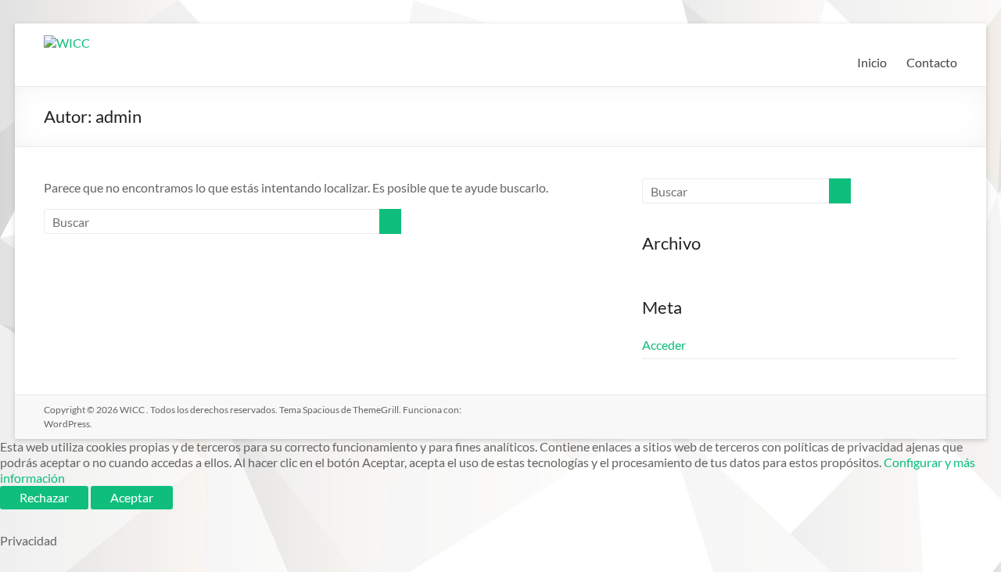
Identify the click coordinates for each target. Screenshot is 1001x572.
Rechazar (44, 497)
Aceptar (131, 497)
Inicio (872, 62)
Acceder (664, 344)
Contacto (931, 62)
